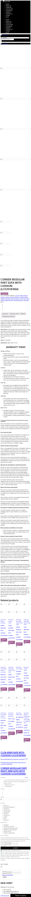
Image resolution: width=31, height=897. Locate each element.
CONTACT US (9, 13)
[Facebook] (3, 791)
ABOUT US (8, 5)
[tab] (5, 313)
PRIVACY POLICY (7, 831)
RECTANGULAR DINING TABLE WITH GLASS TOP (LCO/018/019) (19, 722)
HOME (7, 4)
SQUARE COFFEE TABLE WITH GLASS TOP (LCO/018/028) (27, 730)
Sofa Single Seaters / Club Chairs (21, 300)
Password (4, 873)
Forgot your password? (7, 875)
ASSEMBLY (6, 825)
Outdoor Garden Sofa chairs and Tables (20, 298)
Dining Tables (19, 714)
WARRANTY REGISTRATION (10, 829)
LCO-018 (17, 295)
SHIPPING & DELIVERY (8, 826)
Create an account (5, 895)
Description (5, 313)
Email (2, 844)
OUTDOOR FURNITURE (9, 807)
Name (2, 842)
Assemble (22, 313)
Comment (3, 845)
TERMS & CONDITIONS (9, 833)
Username (4, 871)
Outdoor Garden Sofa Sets (7, 300)
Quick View (3, 619)
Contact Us (4, 293)
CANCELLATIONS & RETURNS (10, 828)
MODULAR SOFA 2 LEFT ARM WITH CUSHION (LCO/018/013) (4, 679)
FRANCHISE (8, 7)
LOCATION (6, 820)
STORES (8, 15)
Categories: (12, 295)
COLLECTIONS (9, 9)
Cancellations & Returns (8, 316)
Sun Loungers (19, 669)
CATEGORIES (9, 10)
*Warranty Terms (14, 313)
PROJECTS (8, 12)
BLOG (7, 17)
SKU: (2, 295)
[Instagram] (3, 793)
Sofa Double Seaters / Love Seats (3, 670)
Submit (15, 848)
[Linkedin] (3, 794)
